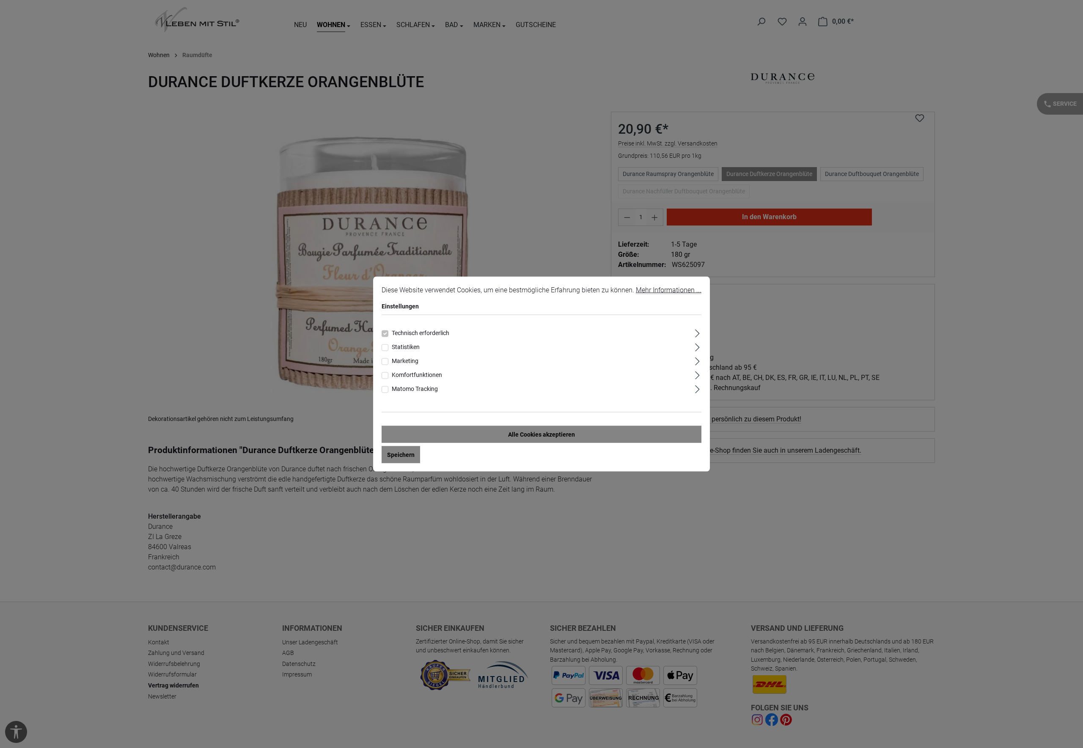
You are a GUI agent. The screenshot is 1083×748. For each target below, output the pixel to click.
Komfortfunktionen (417, 374)
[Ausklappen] (697, 332)
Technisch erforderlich (420, 333)
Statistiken (406, 347)
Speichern (401, 454)
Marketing (405, 361)
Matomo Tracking (415, 388)
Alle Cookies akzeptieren (541, 434)
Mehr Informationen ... (668, 290)
